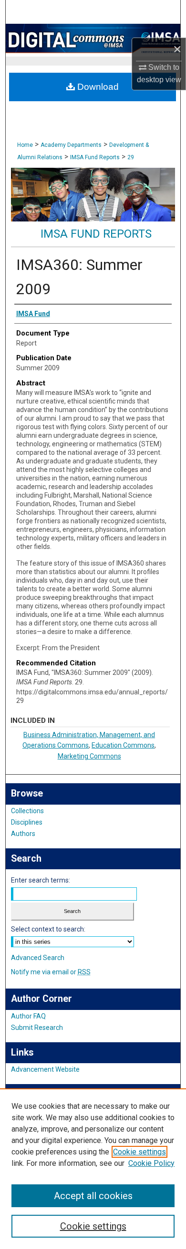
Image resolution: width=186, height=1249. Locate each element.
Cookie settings (139, 1151)
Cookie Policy (151, 1163)
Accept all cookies (93, 1195)
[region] (93, 1168)
